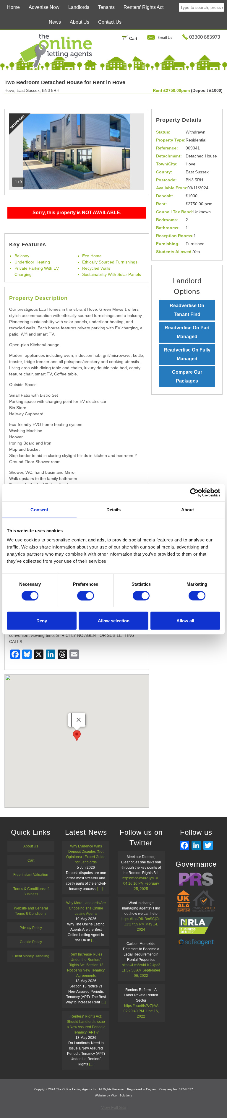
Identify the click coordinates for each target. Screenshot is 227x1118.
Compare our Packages (187, 376)
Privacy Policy (31, 928)
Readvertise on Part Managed (187, 332)
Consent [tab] (39, 509)
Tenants (106, 7)
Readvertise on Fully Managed (187, 354)
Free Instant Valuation (30, 875)
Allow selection (113, 620)
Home (13, 7)
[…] (100, 889)
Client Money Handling (30, 956)
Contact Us (109, 22)
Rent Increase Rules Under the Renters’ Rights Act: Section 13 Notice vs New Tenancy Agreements (86, 965)
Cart (132, 38)
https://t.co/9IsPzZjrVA (141, 1006)
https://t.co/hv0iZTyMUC (141, 878)
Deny (41, 620)
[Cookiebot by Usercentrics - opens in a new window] (194, 492)
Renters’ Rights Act (143, 7)
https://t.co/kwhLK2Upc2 (141, 965)
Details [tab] (113, 509)
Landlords (78, 7)
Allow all (185, 620)
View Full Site (113, 1107)
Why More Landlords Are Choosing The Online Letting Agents (86, 908)
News (55, 22)
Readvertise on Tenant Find (187, 310)
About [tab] (187, 509)
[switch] (85, 595)
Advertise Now (44, 7)
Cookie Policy (31, 942)
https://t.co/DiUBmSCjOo (140, 919)
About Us (79, 22)
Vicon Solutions (121, 1095)
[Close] (79, 720)
